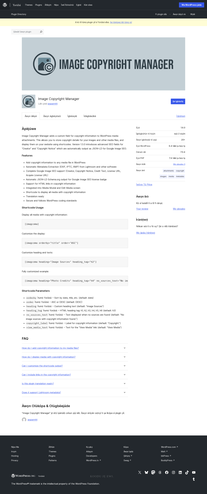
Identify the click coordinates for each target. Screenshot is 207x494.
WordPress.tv (93, 460)
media (171, 176)
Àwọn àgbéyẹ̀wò (52, 116)
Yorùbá (41, 476)
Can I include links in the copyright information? (46, 374)
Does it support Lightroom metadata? (41, 392)
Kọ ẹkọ (89, 447)
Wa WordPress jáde (192, 5)
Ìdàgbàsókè (90, 116)
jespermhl (52, 103)
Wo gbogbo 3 (179, 164)
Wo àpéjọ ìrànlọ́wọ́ (145, 232)
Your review (142, 208)
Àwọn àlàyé (31, 116)
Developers (91, 456)
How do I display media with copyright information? (48, 357)
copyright (180, 171)
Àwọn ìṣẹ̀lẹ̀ (128, 451)
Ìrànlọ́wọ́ (180, 116)
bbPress (166, 456)
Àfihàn (51, 447)
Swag (127, 460)
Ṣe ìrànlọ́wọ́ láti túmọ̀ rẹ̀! (121, 22)
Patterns (53, 460)
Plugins (52, 456)
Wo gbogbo (179, 208)
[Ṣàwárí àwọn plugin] (41, 32)
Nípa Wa (15, 447)
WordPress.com (169, 447)
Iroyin (13, 451)
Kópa (126, 447)
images (163, 176)
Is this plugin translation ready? (38, 383)
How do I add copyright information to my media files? (50, 348)
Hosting (14, 456)
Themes (52, 451)
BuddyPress (168, 460)
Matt (164, 451)
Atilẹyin (89, 451)
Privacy (14, 460)
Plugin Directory (18, 14)
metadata (180, 176)
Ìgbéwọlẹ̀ (72, 116)
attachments (168, 171)
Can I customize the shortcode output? (42, 366)
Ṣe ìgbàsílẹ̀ (178, 101)
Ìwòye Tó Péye (144, 184)
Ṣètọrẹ (128, 456)
